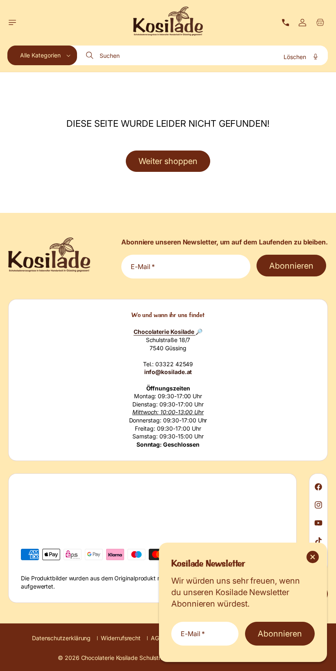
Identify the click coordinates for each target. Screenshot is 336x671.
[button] (12, 23)
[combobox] (203, 55)
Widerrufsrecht (121, 637)
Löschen (295, 56)
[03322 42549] (285, 22)
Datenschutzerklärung (61, 637)
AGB (157, 637)
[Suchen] (90, 55)
